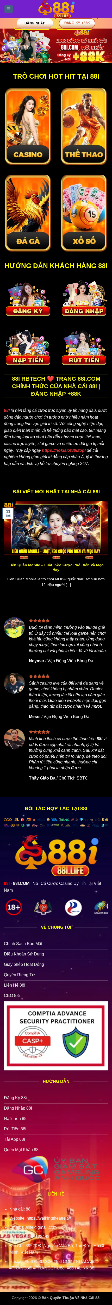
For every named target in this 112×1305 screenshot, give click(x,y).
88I (7, 410)
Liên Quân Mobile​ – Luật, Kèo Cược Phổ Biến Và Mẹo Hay (56, 567)
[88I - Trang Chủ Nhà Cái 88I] (56, 9)
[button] (8, 9)
